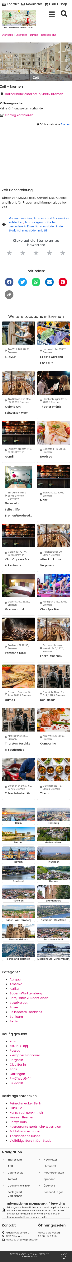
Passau (15, 1050)
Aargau (15, 979)
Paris (13, 1069)
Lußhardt (16, 1083)
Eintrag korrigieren (19, 115)
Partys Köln (18, 1122)
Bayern (15, 1007)
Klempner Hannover (25, 1055)
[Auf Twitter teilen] (22, 282)
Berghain (16, 1060)
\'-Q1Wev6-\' (20, 1078)
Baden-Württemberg (26, 993)
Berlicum (16, 1016)
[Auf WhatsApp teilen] (36, 282)
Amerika (16, 984)
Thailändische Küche (25, 1136)
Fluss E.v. (16, 1108)
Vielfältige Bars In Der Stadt (30, 1140)
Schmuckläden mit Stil (32, 230)
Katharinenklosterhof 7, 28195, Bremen (34, 94)
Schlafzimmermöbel (25, 1131)
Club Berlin (18, 1064)
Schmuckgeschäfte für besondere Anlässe (32, 224)
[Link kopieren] (9, 294)
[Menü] (53, 13)
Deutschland (48, 34)
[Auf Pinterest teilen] (63, 282)
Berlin (14, 1021)
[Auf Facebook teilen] (9, 282)
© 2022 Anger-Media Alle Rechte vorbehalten (29, 1255)
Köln (13, 1041)
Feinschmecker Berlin (26, 1103)
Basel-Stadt (19, 1002)
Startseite (7, 34)
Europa (34, 34)
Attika (14, 988)
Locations (21, 34)
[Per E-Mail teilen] (49, 282)
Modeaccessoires (20, 218)
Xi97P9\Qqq (19, 1046)
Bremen (65, 124)
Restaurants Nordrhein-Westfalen (35, 1126)
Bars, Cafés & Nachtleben (29, 998)
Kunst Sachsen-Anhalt (26, 1112)
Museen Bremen (22, 1117)
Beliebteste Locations (26, 1012)
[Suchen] (65, 13)
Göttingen (17, 1074)
